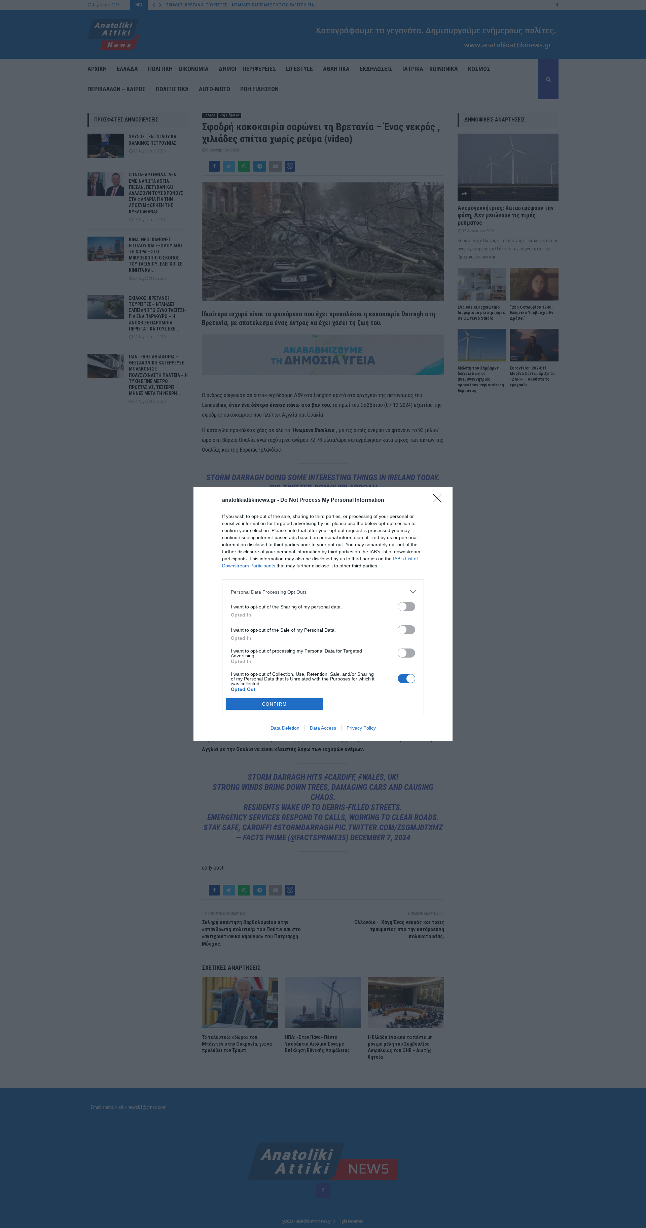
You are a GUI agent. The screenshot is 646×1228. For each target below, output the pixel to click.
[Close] (439, 500)
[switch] (406, 606)
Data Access (323, 728)
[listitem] (323, 591)
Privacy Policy (361, 728)
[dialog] (323, 614)
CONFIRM (274, 704)
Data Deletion (285, 728)
